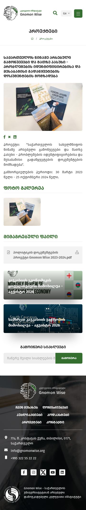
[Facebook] (4, 137)
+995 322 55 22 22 (23, 458)
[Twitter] (9, 137)
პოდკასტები (58, 415)
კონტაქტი (55, 422)
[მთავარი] (32, 39)
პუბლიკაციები (30, 415)
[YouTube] (53, 472)
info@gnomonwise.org (28, 451)
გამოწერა (68, 358)
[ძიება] (55, 13)
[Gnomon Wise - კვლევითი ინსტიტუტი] (11, 13)
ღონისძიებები (55, 407)
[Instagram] (34, 472)
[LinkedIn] (14, 137)
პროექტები (46, 38)
